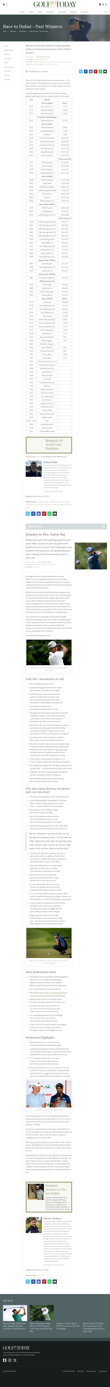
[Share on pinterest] (95, 71)
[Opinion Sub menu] (77, 12)
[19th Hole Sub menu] (90, 12)
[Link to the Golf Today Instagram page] (103, 4)
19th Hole (85, 12)
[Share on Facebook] (86, 71)
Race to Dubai (48, 64)
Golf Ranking (8, 50)
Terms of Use (102, 1371)
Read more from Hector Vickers (54, 1265)
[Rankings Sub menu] (55, 12)
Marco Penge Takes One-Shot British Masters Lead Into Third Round (14, 1326)
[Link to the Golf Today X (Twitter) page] (106, 4)
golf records (48, 62)
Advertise (80, 1371)
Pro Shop (62, 12)
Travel (22, 12)
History (69, 62)
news (39, 457)
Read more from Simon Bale (53, 491)
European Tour (38, 62)
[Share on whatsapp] (100, 71)
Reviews (7, 80)
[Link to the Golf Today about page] (7, 4)
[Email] (105, 71)
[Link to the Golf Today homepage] (4, 4)
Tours (39, 12)
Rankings (50, 12)
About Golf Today (69, 1371)
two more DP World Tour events (42, 1142)
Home (5, 31)
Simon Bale (30, 57)
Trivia (44, 59)
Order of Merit (38, 64)
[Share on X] (81, 71)
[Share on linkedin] (91, 71)
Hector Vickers (31, 562)
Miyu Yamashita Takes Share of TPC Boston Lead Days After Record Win (41, 1327)
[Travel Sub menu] (26, 12)
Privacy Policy (91, 1371)
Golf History (23, 31)
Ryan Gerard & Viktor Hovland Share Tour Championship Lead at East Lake (94, 1327)
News (31, 12)
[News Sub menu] (34, 12)
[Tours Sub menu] (43, 12)
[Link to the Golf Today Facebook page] (100, 4)
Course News (8, 67)
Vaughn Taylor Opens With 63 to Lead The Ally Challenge (68, 1326)
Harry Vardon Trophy (59, 62)
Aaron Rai (36, 567)
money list (29, 64)
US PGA (6, 75)
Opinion (73, 12)
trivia (55, 64)
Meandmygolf (61, 750)
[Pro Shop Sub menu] (67, 12)
